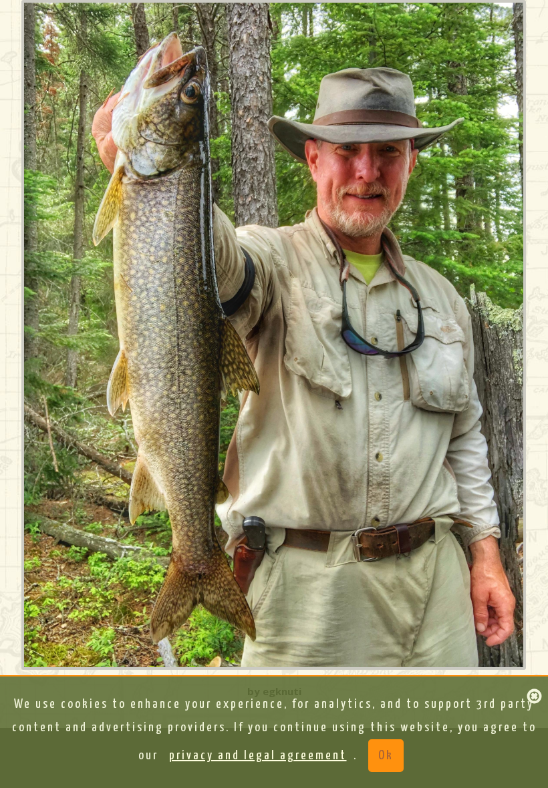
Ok (386, 755)
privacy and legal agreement (258, 755)
